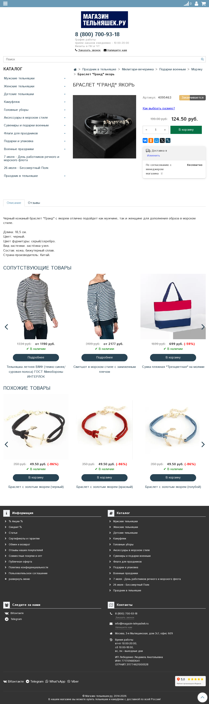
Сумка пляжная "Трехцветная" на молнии (173, 367)
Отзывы (34, 203)
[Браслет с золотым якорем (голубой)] (173, 426)
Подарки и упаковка (18, 141)
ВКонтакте (15, 681)
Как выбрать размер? (159, 108)
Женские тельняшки (19, 86)
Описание (14, 203)
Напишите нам (123, 627)
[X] (162, 140)
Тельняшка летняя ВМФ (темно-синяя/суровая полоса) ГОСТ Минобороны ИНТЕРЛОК (36, 372)
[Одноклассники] (150, 140)
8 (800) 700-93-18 (97, 34)
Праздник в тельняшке (21, 176)
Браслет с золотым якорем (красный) (104, 487)
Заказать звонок (124, 617)
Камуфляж (12, 102)
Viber (74, 681)
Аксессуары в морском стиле (26, 117)
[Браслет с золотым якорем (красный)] (104, 426)
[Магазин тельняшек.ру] (104, 18)
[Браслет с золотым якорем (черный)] (36, 426)
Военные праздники (19, 149)
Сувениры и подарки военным (26, 125)
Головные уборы (16, 110)
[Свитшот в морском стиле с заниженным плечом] (104, 306)
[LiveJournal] (168, 140)
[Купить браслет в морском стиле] (104, 126)
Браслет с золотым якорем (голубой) (173, 487)
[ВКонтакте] (145, 140)
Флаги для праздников (21, 133)
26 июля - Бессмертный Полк (26, 168)
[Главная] (75, 69)
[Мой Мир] (156, 140)
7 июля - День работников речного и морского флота (31, 159)
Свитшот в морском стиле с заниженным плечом (104, 369)
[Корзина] (203, 3)
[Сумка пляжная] (173, 306)
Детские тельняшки (19, 94)
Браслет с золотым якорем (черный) (36, 487)
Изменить (153, 155)
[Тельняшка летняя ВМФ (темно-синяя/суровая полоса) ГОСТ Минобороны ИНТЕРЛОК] (36, 306)
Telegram (36, 681)
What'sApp (56, 681)
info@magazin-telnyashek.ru (132, 624)
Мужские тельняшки (19, 78)
